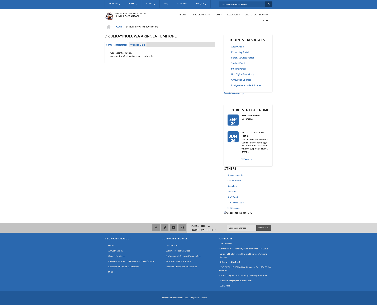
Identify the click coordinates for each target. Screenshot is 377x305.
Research (232, 14)
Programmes (200, 14)
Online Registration (256, 14)
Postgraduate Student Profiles (246, 85)
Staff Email (233, 197)
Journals (232, 191)
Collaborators (234, 180)
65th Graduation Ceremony (251, 117)
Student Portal (238, 68)
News (217, 14)
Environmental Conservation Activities (183, 256)
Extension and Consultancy (178, 261)
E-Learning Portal (240, 52)
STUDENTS (113, 3)
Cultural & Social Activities (178, 250)
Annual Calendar (115, 250)
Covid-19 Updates (116, 256)
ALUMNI (149, 3)
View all (246, 159)
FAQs (166, 3)
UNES (111, 272)
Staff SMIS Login (236, 202)
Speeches (232, 186)
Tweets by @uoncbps (234, 93)
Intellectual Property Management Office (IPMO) (131, 261)
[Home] (109, 15)
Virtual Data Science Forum (253, 134)
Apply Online (237, 46)
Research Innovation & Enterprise (123, 266)
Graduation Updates (241, 79)
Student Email (238, 63)
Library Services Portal (242, 57)
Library (111, 245)
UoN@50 (200, 3)
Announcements (235, 175)
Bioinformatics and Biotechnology (130, 13)
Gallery (265, 20)
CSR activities (172, 245)
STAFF (131, 3)
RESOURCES (182, 3)
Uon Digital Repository (242, 74)
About (182, 14)
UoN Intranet (234, 208)
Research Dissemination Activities (181, 266)
